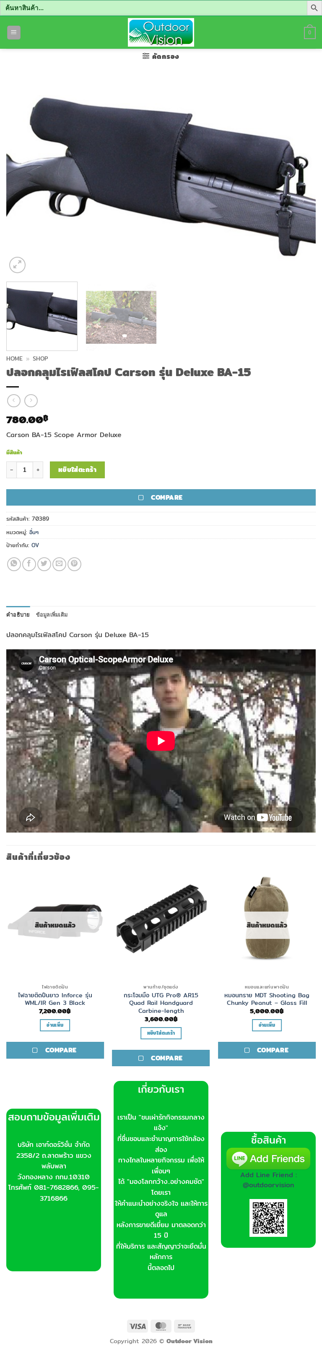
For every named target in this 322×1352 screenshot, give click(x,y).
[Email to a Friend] (59, 564)
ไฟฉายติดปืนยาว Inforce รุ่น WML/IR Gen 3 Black (55, 999)
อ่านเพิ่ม (55, 1025)
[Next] (298, 176)
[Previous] (23, 176)
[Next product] (13, 400)
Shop (40, 358)
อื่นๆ (34, 532)
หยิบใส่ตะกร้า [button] (161, 1033)
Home (14, 358)
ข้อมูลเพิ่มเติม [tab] (52, 614)
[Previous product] (30, 400)
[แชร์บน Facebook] (29, 564)
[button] (14, 33)
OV (35, 545)
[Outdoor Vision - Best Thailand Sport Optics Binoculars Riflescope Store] (161, 32)
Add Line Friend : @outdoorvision (268, 1180)
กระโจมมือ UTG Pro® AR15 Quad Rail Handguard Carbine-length (161, 1003)
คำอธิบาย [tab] (18, 614)
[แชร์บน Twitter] (44, 564)
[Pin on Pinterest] (74, 564)
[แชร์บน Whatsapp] (14, 564)
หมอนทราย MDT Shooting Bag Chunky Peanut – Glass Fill (266, 999)
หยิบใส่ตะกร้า (77, 469)
